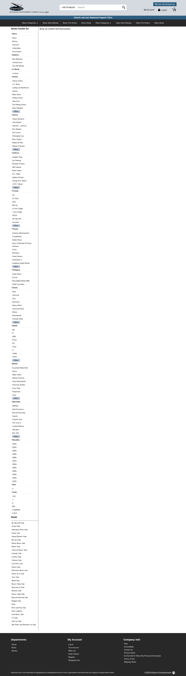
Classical (15, 45)
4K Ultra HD (16, 219)
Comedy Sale (17, 553)
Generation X (17, 260)
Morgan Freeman (18, 146)
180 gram (15, 430)
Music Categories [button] (29, 23)
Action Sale (16, 526)
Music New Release (51, 23)
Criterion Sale (17, 560)
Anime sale (16, 533)
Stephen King (17, 157)
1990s (14, 454)
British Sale (16, 547)
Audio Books (17, 274)
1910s (14, 481)
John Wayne (16, 122)
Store (14, 34)
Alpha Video (16, 375)
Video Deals (159, 23)
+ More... (16, 111)
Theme (15, 229)
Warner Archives (18, 378)
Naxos (14, 371)
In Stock (15, 69)
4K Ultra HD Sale (18, 523)
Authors (15, 153)
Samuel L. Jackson (19, 126)
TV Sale (15, 618)
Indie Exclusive (18, 409)
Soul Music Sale (18, 614)
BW (13, 506)
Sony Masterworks (19, 381)
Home (14, 644)
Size (14, 485)
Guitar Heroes (17, 256)
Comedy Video (17, 319)
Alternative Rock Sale (20, 530)
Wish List (72, 651)
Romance (15, 253)
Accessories (16, 52)
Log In (70, 644)
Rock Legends (17, 611)
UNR (14, 336)
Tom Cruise (16, 133)
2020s (14, 444)
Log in (164, 10)
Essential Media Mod (20, 368)
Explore (15, 55)
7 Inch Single (17, 212)
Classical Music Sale (19, 550)
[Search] (123, 7)
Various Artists (17, 81)
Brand (14, 364)
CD (13, 195)
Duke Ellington (17, 108)
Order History (73, 654)
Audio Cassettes (18, 284)
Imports (15, 416)
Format (15, 191)
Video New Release (124, 23)
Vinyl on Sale (16, 621)
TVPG (14, 357)
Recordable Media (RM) (20, 281)
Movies (15, 41)
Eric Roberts (16, 129)
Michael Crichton (18, 164)
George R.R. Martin (19, 181)
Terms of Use (129, 659)
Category (16, 270)
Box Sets (15, 433)
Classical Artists (18, 309)
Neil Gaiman (16, 167)
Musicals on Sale (18, 587)
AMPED (15, 406)
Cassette (15, 222)
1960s (14, 464)
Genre (14, 288)
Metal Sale (15, 581)
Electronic (16, 302)
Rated (14, 326)
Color (14, 492)
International (16, 315)
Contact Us (128, 650)
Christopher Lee (18, 136)
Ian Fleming (16, 160)
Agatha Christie (18, 177)
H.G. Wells (16, 174)
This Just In (16, 423)
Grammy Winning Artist (20, 233)
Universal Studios (18, 385)
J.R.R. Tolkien (17, 184)
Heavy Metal (17, 305)
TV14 (14, 347)
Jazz (14, 298)
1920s (14, 478)
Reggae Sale (16, 601)
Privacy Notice (129, 653)
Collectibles (16, 48)
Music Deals (86, 23)
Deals (14, 517)
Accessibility (129, 647)
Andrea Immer (17, 98)
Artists (15, 77)
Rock (14, 292)
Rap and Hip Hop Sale (20, 597)
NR (13, 330)
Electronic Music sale (19, 570)
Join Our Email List (166, 4)
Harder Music (17, 240)
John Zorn (16, 101)
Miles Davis (16, 94)
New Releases (17, 59)
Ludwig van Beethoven (20, 88)
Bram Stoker (17, 171)
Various (15, 91)
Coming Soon (17, 62)
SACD (14, 215)
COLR (14, 513)
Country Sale (16, 557)
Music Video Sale (18, 584)
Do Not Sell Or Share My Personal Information (142, 656)
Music (14, 38)
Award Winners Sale (19, 536)
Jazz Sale (15, 577)
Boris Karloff (16, 139)
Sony (14, 395)
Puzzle (14, 277)
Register (71, 657)
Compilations (17, 236)
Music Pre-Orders (70, 23)
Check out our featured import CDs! (93, 17)
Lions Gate (16, 388)
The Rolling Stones (19, 105)
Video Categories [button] (102, 23)
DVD (14, 202)
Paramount (16, 392)
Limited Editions (18, 426)
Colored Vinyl (17, 419)
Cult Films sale (17, 564)
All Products (69, 7)
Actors (15, 115)
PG (13, 343)
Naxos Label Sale (18, 594)
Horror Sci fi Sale (18, 574)
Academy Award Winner (21, 263)
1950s (14, 468)
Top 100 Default (18, 66)
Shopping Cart (74, 660)
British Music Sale (18, 543)
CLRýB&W (16, 510)
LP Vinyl (15, 198)
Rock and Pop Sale (19, 608)
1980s (14, 457)
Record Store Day (18, 413)
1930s (14, 474)
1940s (14, 471)
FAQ (126, 644)
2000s (14, 451)
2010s (14, 447)
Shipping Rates (130, 662)
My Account (149, 10)
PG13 (14, 340)
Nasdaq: (44, 12)
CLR (13, 496)
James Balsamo (18, 119)
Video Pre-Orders (143, 23)
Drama (14, 312)
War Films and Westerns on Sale (24, 625)
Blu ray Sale (16, 540)
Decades (16, 440)
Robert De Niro (17, 143)
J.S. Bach (16, 84)
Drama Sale (16, 567)
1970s (14, 461)
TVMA (14, 354)
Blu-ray (14, 205)
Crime (14, 249)
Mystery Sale (16, 591)
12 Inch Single (17, 209)
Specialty (16, 402)
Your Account (73, 648)
